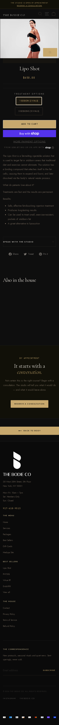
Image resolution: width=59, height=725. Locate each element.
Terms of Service (10, 620)
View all (6, 592)
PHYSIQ (6, 574)
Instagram (9, 698)
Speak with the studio (18, 241)
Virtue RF (7, 580)
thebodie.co (27, 698)
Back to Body (32, 430)
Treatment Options (29, 94)
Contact (6, 608)
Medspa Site (8, 552)
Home (5, 522)
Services (6, 528)
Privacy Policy (9, 614)
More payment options (29, 141)
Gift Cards (7, 546)
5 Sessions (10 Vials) (29, 111)
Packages (7, 534)
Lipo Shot (7, 568)
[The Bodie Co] (29, 463)
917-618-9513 (12, 508)
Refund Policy (9, 626)
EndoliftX (7, 586)
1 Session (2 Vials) (29, 101)
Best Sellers (8, 540)
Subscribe (49, 670)
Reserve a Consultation (29, 403)
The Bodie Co (14, 15)
